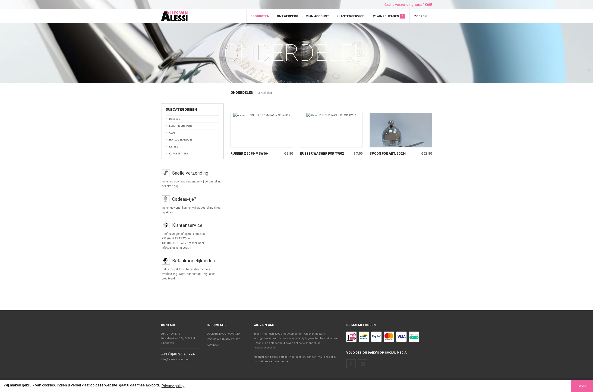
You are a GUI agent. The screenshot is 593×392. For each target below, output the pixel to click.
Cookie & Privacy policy (223, 339)
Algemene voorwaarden (223, 333)
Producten (259, 16)
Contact (168, 325)
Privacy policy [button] (172, 386)
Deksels (174, 118)
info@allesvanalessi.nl (175, 359)
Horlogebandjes (180, 139)
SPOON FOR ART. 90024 (387, 153)
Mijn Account (317, 16)
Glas (172, 132)
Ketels (173, 146)
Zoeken (420, 16)
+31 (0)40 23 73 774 (178, 354)
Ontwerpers (287, 16)
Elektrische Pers (180, 125)
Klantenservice (350, 16)
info (255, 144)
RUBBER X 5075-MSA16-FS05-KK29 (249, 154)
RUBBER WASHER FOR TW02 (322, 153)
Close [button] (582, 386)
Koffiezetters (178, 153)
